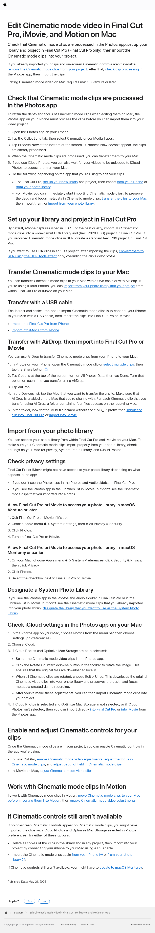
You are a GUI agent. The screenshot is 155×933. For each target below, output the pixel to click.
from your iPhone (130, 182)
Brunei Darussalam (141, 924)
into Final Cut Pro (102, 709)
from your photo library (33, 187)
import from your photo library (71, 203)
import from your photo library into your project (99, 286)
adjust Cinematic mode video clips (66, 771)
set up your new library (60, 182)
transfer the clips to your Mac (124, 198)
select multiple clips (118, 364)
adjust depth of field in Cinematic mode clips (87, 764)
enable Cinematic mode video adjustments (69, 759)
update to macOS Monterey (120, 867)
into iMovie (129, 709)
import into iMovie (63, 415)
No (44, 901)
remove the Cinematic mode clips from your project (47, 69)
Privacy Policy (68, 924)
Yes (29, 901)
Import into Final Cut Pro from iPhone (40, 324)
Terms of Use (87, 924)
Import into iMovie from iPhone (35, 330)
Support (18, 912)
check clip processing (122, 69)
